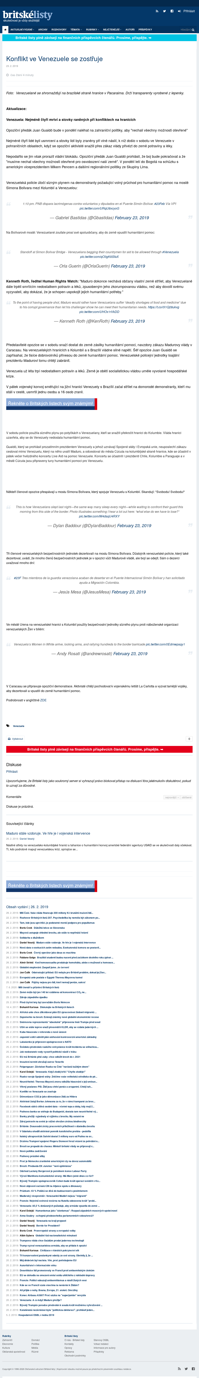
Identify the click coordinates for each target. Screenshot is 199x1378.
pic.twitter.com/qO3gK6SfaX (99, 256)
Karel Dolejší (27, 1071)
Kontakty (69, 1343)
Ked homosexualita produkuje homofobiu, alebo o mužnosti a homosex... (75, 962)
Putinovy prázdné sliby (32, 1156)
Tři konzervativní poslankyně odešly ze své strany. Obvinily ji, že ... (56, 1255)
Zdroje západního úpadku (33, 997)
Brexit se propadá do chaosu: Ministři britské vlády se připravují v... (57, 1146)
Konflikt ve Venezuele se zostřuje (38, 1091)
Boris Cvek (26, 927)
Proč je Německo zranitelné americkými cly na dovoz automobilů (55, 1161)
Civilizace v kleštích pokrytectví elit (59, 1250)
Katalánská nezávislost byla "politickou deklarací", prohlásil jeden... (57, 1310)
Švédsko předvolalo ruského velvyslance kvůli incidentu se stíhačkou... (59, 1047)
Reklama (69, 1351)
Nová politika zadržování (33, 1151)
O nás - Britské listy (75, 1340)
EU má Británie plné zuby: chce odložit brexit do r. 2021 (50, 1056)
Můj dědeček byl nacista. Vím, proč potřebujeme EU (48, 1260)
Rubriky (92, 29)
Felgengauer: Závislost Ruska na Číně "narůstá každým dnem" (54, 1066)
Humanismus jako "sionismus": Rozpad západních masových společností (76, 1210)
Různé (34, 1351)
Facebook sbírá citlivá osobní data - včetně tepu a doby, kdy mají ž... (57, 1106)
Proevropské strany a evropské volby (55, 1230)
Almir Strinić (27, 962)
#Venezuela (170, 252)
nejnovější (171, 797)
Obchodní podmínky (75, 1355)
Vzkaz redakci (101, 1343)
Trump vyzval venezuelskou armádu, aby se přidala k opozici (53, 1245)
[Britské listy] (51, 404)
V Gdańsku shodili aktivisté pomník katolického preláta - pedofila (55, 1131)
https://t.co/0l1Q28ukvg (163, 307)
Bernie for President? (48, 1225)
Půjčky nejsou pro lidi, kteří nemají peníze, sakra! (59, 982)
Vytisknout (17, 738)
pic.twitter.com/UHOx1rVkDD (99, 311)
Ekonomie (7, 1343)
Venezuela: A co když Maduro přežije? (41, 1300)
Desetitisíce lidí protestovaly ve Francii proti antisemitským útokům (57, 1270)
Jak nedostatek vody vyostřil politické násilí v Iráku (48, 1051)
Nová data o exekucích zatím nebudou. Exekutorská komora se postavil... (60, 947)
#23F (17, 578)
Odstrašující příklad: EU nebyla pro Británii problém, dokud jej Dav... (69, 972)
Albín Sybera (27, 1235)
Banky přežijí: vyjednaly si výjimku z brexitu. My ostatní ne (52, 1116)
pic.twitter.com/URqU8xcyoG (99, 208)
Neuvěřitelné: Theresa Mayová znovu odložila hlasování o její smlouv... (58, 1081)
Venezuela (18, 726)
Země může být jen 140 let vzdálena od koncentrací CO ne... (53, 992)
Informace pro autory (104, 1347)
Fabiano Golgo (28, 957)
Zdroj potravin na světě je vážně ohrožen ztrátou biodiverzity (53, 1121)
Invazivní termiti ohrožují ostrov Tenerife (42, 1062)
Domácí (35, 1340)
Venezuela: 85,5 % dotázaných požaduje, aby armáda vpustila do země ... (60, 1205)
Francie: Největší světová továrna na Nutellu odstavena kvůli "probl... (58, 1200)
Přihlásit (189, 11)
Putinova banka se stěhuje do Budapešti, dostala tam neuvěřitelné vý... (59, 1111)
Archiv (42, 29)
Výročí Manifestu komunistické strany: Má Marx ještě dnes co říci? (56, 1176)
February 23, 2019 (132, 217)
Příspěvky (145, 29)
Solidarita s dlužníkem (32, 937)
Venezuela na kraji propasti (51, 1220)
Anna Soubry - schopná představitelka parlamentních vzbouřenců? (57, 1215)
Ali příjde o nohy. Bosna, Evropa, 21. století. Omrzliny (49, 1290)
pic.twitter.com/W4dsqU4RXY (99, 516)
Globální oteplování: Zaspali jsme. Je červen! (44, 967)
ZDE (43, 700)
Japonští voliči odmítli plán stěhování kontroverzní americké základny (58, 1037)
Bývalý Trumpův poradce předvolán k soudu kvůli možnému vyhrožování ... (61, 1305)
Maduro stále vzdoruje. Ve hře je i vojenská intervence (48, 833)
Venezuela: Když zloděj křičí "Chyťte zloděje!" (61, 1071)
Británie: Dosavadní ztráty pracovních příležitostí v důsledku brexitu (57, 1126)
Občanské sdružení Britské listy (40, 1368)
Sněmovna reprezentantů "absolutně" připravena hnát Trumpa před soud (60, 1022)
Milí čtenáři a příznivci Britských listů (38, 987)
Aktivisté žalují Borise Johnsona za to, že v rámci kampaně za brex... (57, 1101)
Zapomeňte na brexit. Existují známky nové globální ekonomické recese (59, 1017)
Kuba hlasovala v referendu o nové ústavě (43, 1032)
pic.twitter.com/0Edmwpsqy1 (165, 644)
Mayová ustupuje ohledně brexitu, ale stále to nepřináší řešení (54, 932)
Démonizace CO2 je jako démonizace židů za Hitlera (48, 1096)
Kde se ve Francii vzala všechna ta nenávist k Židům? (49, 1285)
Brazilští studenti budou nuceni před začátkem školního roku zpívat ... (75, 957)
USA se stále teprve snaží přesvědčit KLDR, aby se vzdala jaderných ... (59, 1027)
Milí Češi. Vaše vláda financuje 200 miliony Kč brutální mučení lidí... (56, 913)
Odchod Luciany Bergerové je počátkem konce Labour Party (53, 1171)
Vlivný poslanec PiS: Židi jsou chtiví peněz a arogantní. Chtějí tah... (56, 1086)
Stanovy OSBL (101, 1340)
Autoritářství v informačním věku (38, 1265)
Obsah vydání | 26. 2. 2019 (27, 906)
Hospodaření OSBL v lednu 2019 (36, 1315)
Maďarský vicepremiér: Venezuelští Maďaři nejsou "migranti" (53, 1196)
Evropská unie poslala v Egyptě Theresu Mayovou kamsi (51, 977)
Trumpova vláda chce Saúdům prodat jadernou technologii (52, 1240)
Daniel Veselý (27, 838)
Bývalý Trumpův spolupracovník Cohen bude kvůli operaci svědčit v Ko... (60, 1181)
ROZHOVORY (58, 29)
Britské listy (29, 16)
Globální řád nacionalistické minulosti (56, 1235)
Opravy (68, 1347)
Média (34, 1347)
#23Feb (159, 203)
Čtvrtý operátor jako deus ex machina (55, 952)
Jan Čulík (25, 972)
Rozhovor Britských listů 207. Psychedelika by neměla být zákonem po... (60, 917)
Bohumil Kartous (29, 1007)
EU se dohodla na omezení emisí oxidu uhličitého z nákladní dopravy (57, 1275)
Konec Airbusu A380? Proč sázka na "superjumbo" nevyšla (53, 1295)
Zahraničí (7, 1340)
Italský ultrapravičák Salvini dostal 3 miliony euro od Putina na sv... (56, 1136)
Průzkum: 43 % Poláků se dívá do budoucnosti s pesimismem (54, 1191)
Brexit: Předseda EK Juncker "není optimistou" (46, 1166)
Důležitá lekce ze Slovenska (49, 927)
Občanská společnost (13, 1351)
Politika (35, 1343)
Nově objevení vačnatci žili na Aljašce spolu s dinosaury (51, 1186)
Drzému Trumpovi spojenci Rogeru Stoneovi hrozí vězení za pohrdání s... (59, 1141)
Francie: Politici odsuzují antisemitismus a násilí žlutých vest (53, 1280)
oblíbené (186, 797)
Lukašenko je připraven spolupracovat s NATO (45, 1042)
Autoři (130, 29)
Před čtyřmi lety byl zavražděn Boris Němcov (45, 1002)
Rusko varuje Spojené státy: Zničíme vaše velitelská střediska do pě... (58, 1076)
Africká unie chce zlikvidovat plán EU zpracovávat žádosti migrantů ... (58, 1012)
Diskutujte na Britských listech (57, 1007)
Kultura (6, 1347)
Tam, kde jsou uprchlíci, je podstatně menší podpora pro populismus (57, 922)
